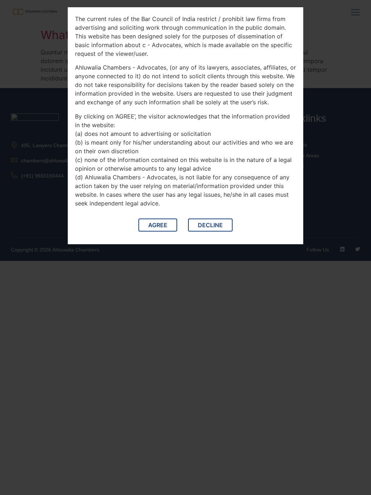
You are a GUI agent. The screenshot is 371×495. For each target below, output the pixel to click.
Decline (210, 225)
